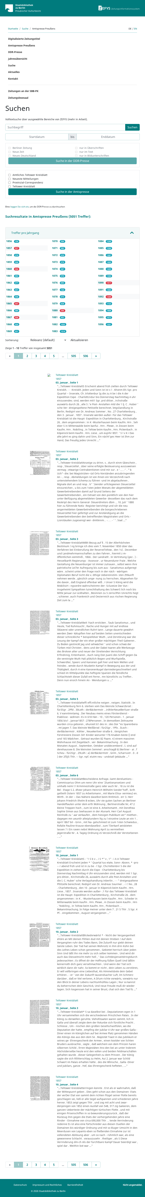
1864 (9, 296)
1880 (55, 310)
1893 (101, 303)
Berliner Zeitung (22, 148)
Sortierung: (12, 340)
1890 (101, 282)
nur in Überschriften (91, 148)
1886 (101, 255)
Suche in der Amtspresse (72, 192)
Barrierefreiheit (75, 1184)
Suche (25, 28)
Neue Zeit (18, 151)
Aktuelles (14, 72)
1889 (101, 275)
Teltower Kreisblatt (24, 186)
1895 (101, 317)
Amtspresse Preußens (21, 45)
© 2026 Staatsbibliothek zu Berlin (48, 1191)
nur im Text (86, 151)
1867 (9, 317)
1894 (101, 310)
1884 (101, 241)
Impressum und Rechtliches (47, 1184)
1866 (9, 310)
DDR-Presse (15, 52)
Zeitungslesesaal (18, 97)
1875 (55, 275)
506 (85, 356)
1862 (9, 282)
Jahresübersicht (17, 58)
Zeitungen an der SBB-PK (23, 91)
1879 (55, 303)
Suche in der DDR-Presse (72, 161)
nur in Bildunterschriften (94, 155)
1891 (101, 289)
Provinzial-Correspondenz (28, 182)
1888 (101, 268)
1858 (9, 255)
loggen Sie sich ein (19, 206)
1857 (9, 248)
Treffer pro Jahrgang (25, 233)
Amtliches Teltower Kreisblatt (30, 175)
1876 (55, 282)
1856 (9, 241)
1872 (55, 255)
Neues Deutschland (24, 155)
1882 (55, 324)
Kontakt (13, 78)
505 (73, 356)
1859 (9, 262)
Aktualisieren (79, 340)
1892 (101, 296)
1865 (9, 303)
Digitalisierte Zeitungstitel (24, 38)
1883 (55, 331)
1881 (55, 317)
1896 (101, 324)
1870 (55, 241)
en (135, 28)
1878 (55, 296)
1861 (9, 275)
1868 (9, 324)
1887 (101, 262)
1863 (9, 289)
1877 (55, 289)
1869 (9, 331)
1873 (55, 262)
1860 (9, 268)
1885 (101, 248)
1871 (55, 248)
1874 (55, 268)
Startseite (13, 28)
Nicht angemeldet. (132, 1184)
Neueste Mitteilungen (26, 178)
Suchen (132, 127)
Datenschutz (20, 1184)
